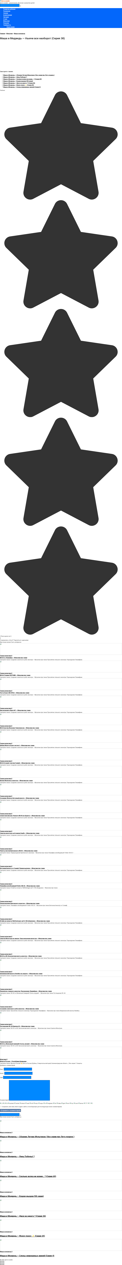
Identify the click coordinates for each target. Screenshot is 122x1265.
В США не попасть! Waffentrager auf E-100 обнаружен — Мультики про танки (25, 921)
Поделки (6, 23)
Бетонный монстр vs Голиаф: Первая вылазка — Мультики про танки (22, 868)
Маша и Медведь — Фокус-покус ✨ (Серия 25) (18, 85)
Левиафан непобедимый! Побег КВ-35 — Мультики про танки (20, 886)
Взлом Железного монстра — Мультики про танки (16, 780)
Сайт (1, 1077)
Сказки (5, 13)
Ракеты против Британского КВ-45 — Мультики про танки (18, 851)
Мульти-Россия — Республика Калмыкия (13, 1061)
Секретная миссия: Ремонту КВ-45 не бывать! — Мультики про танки (22, 815)
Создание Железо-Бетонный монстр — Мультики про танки (19, 798)
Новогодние (11, 27)
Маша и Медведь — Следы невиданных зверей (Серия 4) (22, 87)
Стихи (5, 19)
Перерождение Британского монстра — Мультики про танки (19, 903)
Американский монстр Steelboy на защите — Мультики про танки (21, 973)
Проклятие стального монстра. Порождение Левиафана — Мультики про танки (26, 991)
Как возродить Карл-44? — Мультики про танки (15, 710)
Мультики (6, 21)
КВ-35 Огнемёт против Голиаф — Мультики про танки (17, 763)
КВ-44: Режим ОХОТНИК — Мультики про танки (15, 675)
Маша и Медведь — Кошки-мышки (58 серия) (18, 81)
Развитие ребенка (9, 9)
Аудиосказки (7, 15)
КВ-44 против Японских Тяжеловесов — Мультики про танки (19, 728)
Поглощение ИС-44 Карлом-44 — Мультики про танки (17, 1026)
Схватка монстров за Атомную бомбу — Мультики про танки (19, 833)
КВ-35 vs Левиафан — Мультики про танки (13, 657)
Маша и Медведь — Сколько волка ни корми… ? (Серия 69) (22, 79)
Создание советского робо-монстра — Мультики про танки (19, 1009)
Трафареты (7, 25)
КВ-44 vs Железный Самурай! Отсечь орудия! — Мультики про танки (22, 1044)
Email (2, 1073)
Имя (2, 1069)
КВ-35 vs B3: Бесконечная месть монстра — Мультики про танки (21, 956)
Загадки (6, 17)
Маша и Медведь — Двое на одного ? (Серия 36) (19, 83)
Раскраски (6, 11)
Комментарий (4, 1100)
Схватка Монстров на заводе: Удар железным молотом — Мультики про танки (25, 938)
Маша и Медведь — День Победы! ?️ (15, 77)
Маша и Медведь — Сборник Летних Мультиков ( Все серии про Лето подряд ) (29, 75)
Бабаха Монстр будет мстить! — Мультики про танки (17, 745)
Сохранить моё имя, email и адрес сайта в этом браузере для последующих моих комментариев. (32, 1106)
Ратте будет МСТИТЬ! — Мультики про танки (14, 693)
